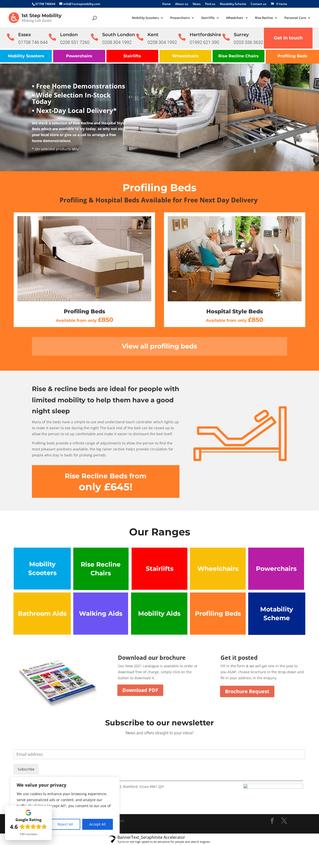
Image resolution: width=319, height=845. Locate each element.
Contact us (258, 4)
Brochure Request (247, 691)
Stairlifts (208, 18)
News (197, 4)
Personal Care (295, 18)
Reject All (65, 824)
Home (166, 4)
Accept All (97, 824)
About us (181, 4)
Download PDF (140, 690)
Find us (210, 4)
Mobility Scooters (145, 18)
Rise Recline (264, 18)
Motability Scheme (233, 4)
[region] (65, 806)
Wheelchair (234, 18)
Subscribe (26, 769)
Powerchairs (180, 18)
